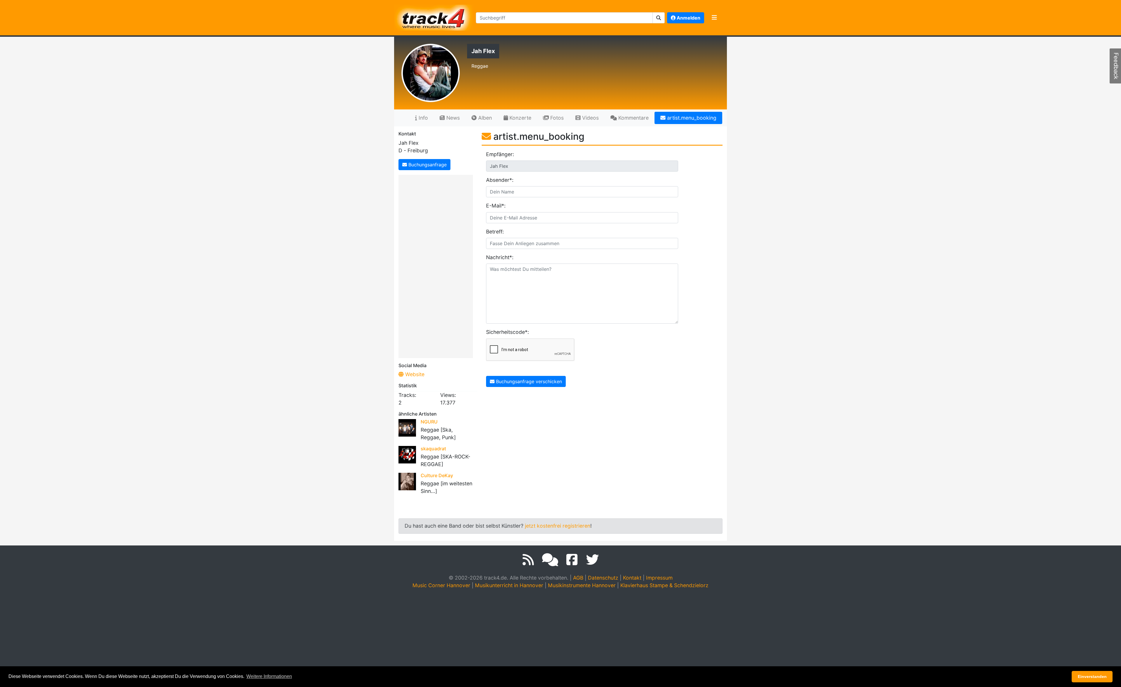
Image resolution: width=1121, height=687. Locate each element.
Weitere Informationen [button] (269, 676)
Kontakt (632, 578)
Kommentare (633, 118)
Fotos (556, 118)
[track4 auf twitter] (592, 560)
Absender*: (499, 180)
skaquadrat (433, 448)
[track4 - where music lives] (434, 16)
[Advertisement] (437, 265)
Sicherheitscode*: (504, 332)
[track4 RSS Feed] (528, 560)
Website (414, 374)
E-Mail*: (496, 206)
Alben (484, 118)
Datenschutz (603, 578)
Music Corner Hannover (441, 585)
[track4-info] (550, 560)
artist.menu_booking (691, 118)
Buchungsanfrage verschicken (528, 381)
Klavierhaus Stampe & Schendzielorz (664, 585)
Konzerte (519, 118)
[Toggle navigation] (714, 17)
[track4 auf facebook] (572, 560)
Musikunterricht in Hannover (509, 585)
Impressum (659, 578)
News (452, 118)
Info (422, 118)
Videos (590, 118)
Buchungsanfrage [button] (427, 165)
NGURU (429, 422)
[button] (659, 17)
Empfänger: (500, 154)
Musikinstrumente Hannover (582, 585)
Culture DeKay (437, 475)
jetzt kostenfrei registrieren (557, 526)
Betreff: (495, 232)
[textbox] (564, 17)
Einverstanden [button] (1092, 676)
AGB (578, 578)
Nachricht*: (499, 257)
